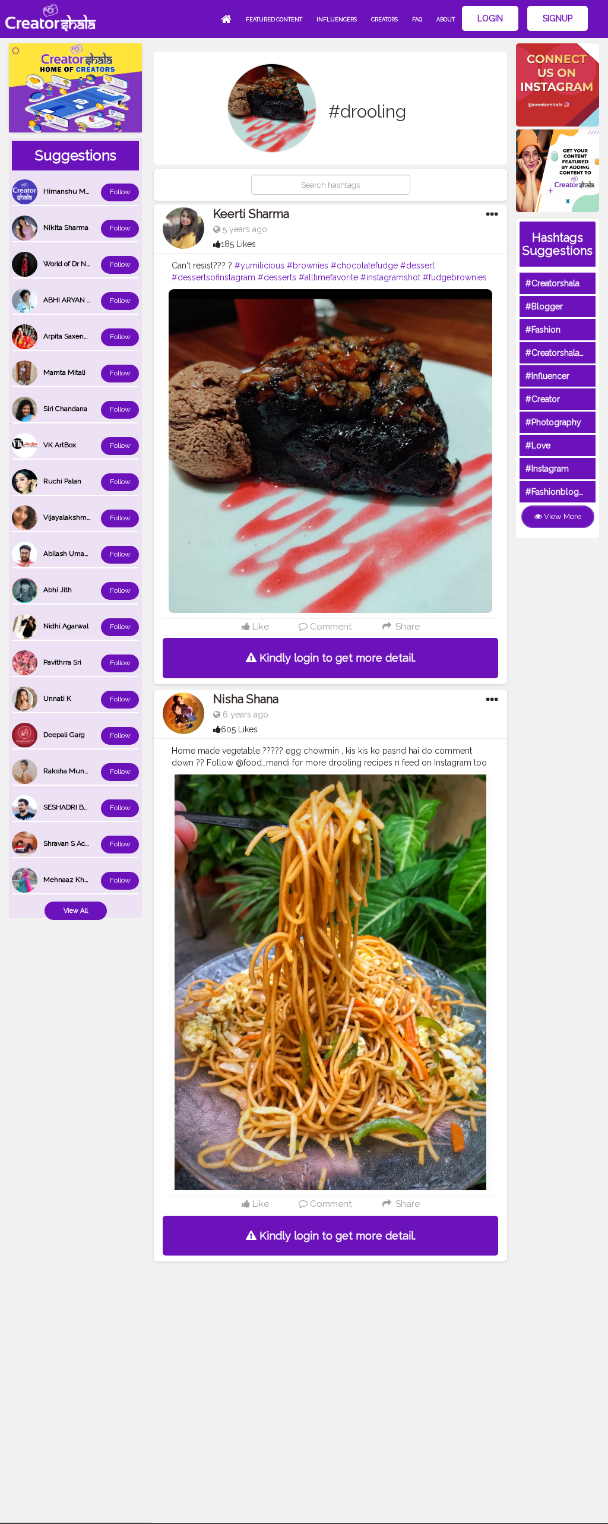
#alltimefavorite (328, 277)
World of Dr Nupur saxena (84, 264)
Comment (330, 626)
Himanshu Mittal (70, 191)
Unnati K (57, 698)
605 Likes (239, 729)
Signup (557, 18)
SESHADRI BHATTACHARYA (88, 807)
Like (259, 626)
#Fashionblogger (558, 492)
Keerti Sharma (251, 214)
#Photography (553, 422)
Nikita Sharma (65, 227)
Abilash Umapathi (71, 553)
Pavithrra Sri (62, 662)
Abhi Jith (57, 590)
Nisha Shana (245, 699)
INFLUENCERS (336, 20)
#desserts (277, 277)
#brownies (307, 265)
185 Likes (238, 244)
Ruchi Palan (62, 481)
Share (406, 626)
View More (561, 516)
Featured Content (274, 20)
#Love (537, 445)
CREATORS (384, 20)
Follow (120, 192)
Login (490, 18)
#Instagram (547, 468)
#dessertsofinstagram (213, 277)
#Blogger (544, 306)
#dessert (417, 265)
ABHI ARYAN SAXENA (79, 300)
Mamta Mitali (64, 372)
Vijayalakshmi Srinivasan (83, 517)
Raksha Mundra (68, 771)
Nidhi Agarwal (65, 626)
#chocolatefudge (364, 265)
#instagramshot (390, 277)
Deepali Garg (64, 735)
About (445, 20)
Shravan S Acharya (73, 843)
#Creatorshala (552, 283)
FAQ (417, 20)
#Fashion (542, 329)
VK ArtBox (59, 445)
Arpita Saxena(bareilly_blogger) (92, 336)
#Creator (542, 399)
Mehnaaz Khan (67, 879)
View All (76, 911)
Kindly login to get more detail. (336, 658)
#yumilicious (259, 265)
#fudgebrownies (455, 277)
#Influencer (547, 376)
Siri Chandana (65, 408)
